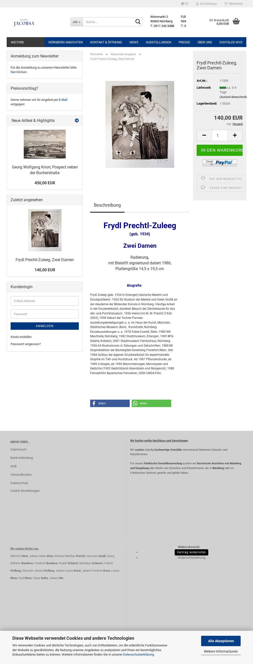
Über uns (204, 42)
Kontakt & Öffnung (106, 42)
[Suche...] (138, 22)
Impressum (18, 449)
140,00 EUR (45, 270)
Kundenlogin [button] (208, 3)
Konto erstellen (21, 337)
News (133, 42)
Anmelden (45, 326)
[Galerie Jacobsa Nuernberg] (36, 22)
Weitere (17, 42)
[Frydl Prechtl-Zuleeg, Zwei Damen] (139, 124)
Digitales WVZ (231, 42)
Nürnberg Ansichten (65, 42)
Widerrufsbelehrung (191, 557)
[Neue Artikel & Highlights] (77, 121)
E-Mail (63, 100)
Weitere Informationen (221, 651)
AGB (13, 466)
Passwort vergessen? (26, 344)
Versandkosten (21, 474)
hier (13, 72)
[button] (184, 3)
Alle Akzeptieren (221, 641)
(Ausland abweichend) (233, 97)
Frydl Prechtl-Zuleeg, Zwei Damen (45, 259)
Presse (184, 42)
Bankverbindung (21, 458)
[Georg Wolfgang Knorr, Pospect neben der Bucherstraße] (45, 144)
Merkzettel (235, 3)
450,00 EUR (45, 183)
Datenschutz (19, 483)
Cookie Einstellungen (25, 491)
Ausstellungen (158, 42)
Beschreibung (107, 205)
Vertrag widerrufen (191, 552)
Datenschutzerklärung (138, 654)
